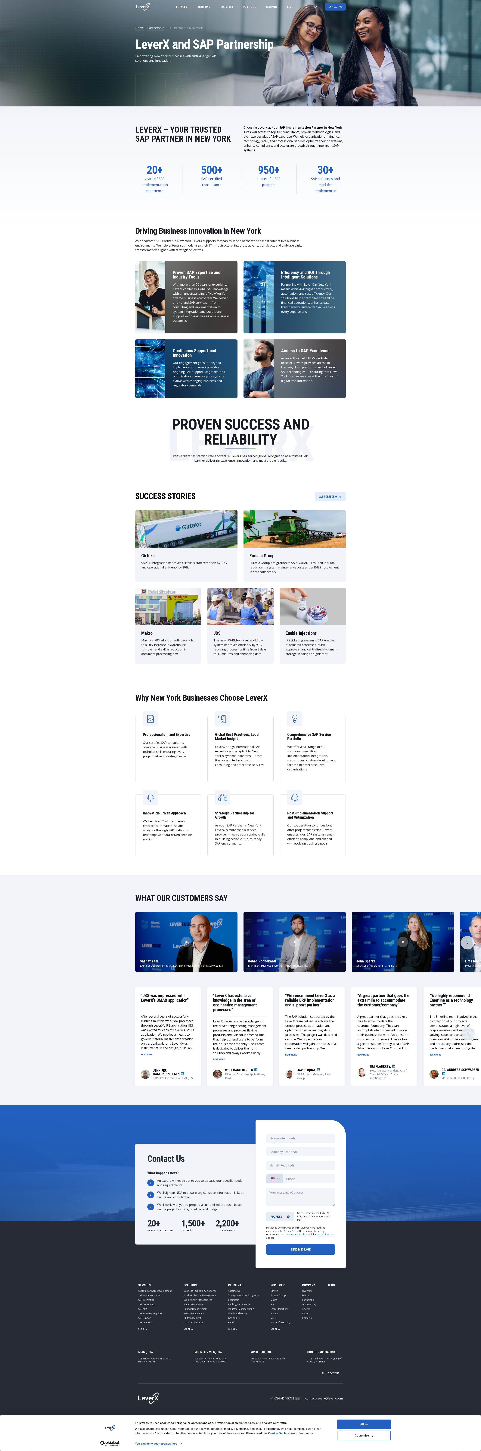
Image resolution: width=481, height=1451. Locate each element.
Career (305, 1313)
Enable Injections (279, 1309)
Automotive (234, 1290)
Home (139, 28)
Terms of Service (325, 1234)
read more (147, 1054)
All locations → (332, 1373)
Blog (290, 6)
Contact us (335, 6)
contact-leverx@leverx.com (324, 1398)
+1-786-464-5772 (282, 1398)
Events (305, 1295)
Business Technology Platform (200, 1290)
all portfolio (328, 496)
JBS (272, 1304)
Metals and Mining (237, 1313)
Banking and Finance (239, 1304)
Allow (364, 1424)
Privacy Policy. (291, 1231)
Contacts (307, 1318)
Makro (274, 1299)
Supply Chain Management (198, 1299)
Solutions (203, 6)
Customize (362, 1435)
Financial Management (195, 1309)
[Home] (143, 7)
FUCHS (274, 1313)
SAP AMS (142, 1309)
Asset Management (194, 1313)
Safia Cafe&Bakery (280, 1322)
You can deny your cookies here (156, 1443)
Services (181, 6)
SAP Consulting (146, 1304)
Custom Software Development (155, 1290)
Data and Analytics (193, 1322)
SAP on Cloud (145, 1322)
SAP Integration (146, 1299)
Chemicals (233, 1299)
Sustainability (309, 1304)
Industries (227, 6)
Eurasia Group (278, 1295)
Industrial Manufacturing (241, 1309)
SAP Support (144, 1318)
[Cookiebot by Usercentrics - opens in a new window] (110, 1443)
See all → (143, 1328)
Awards (306, 1309)
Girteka (274, 1290)
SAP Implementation (149, 1295)
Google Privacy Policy (295, 1234)
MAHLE (274, 1318)
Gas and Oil (234, 1318)
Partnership (155, 28)
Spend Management (194, 1304)
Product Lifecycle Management (200, 1295)
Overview (307, 1290)
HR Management (192, 1318)
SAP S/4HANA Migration (150, 1313)
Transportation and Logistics (243, 1295)
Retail (231, 1322)
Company (271, 6)
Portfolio (249, 6)
